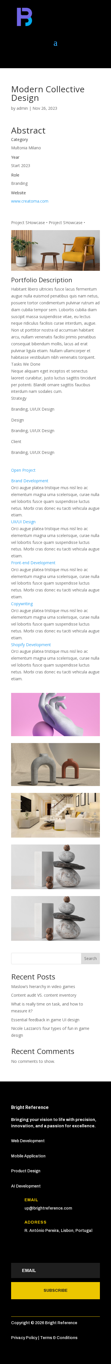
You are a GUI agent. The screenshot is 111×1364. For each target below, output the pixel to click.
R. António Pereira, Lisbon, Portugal (58, 1230)
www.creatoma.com (29, 201)
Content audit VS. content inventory (43, 995)
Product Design (25, 1171)
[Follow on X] (27, 57)
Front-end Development (33, 562)
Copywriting (22, 603)
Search (90, 958)
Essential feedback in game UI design (45, 1019)
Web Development (28, 1141)
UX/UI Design (23, 521)
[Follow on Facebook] (38, 57)
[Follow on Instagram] (49, 57)
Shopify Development (31, 644)
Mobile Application (28, 1156)
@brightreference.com (50, 1208)
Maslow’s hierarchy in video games (43, 986)
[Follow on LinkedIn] (15, 57)
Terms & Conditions (58, 1338)
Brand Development (29, 480)
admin (22, 108)
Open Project (23, 470)
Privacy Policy (24, 1338)
